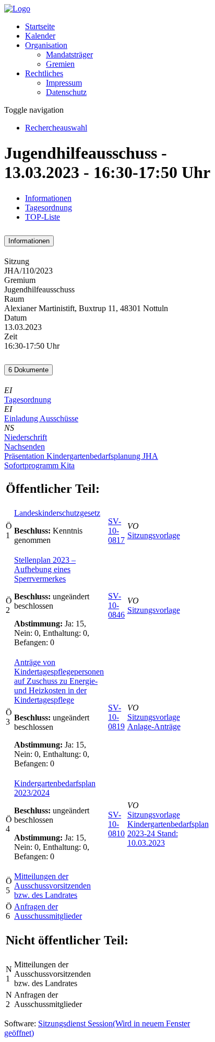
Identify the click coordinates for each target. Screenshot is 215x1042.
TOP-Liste (42, 216)
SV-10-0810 (116, 824)
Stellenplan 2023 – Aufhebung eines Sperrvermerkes (45, 569)
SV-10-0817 (116, 530)
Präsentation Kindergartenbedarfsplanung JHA (81, 456)
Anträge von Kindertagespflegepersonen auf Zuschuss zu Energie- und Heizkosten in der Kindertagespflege (59, 681)
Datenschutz (66, 92)
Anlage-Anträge (154, 726)
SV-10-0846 (116, 605)
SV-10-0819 (116, 717)
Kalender (40, 35)
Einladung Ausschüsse (41, 418)
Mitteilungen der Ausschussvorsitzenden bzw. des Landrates (52, 885)
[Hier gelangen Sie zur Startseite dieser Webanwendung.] (17, 8)
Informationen (48, 198)
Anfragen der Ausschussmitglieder (48, 911)
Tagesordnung (48, 207)
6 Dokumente (28, 370)
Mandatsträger (69, 54)
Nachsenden (24, 446)
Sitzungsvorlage (153, 535)
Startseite (40, 26)
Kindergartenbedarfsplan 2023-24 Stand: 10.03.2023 (168, 833)
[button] (46, 45)
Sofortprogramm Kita (39, 465)
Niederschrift (25, 437)
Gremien (60, 64)
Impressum (64, 82)
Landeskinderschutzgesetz (57, 512)
